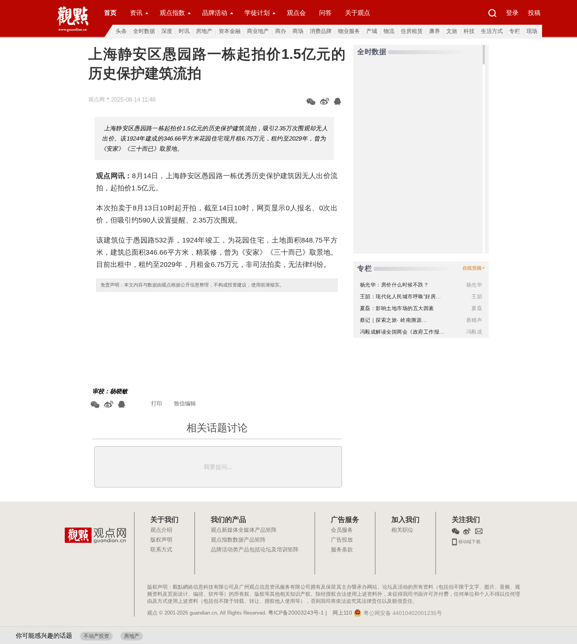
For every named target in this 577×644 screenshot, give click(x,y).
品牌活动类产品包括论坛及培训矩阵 (255, 550)
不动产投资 (96, 636)
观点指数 (172, 12)
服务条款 (342, 550)
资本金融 (230, 31)
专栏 (514, 31)
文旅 (451, 31)
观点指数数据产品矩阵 (238, 540)
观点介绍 (161, 530)
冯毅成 (474, 332)
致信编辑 (185, 403)
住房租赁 (412, 31)
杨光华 (474, 285)
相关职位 (402, 530)
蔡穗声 (474, 320)
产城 (371, 31)
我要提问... (218, 466)
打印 (156, 403)
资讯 (136, 12)
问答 (325, 12)
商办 (280, 31)
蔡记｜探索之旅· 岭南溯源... (393, 320)
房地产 (204, 31)
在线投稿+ (473, 268)
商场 (297, 31)
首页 (110, 12)
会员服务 (342, 530)
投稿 (534, 12)
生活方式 (492, 31)
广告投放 (342, 540)
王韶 (476, 296)
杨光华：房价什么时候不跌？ (394, 285)
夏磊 (476, 308)
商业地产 (258, 31)
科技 (469, 31)
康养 (434, 31)
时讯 (184, 31)
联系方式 (161, 550)
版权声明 (161, 540)
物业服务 (349, 31)
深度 (166, 31)
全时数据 (144, 31)
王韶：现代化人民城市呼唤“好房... (400, 296)
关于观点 (357, 12)
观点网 (96, 99)
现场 (531, 31)
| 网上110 (338, 613)
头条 (121, 31)
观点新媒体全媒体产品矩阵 (244, 530)
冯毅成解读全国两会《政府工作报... (402, 332)
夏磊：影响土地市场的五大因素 (397, 308)
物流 (388, 31)
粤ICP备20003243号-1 (296, 613)
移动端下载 (468, 541)
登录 (512, 12)
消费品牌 (321, 31)
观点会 (296, 12)
